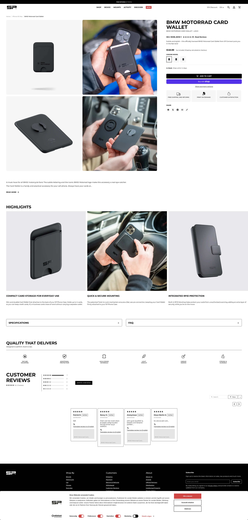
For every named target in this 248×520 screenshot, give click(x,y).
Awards (148, 480)
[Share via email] (182, 110)
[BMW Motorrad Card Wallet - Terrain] (176, 59)
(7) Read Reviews (199, 37)
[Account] (234, 7)
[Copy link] (187, 110)
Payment (109, 480)
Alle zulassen (187, 496)
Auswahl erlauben (187, 502)
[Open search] (228, 7)
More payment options (204, 86)
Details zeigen (147, 516)
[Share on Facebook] (168, 110)
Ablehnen (187, 509)
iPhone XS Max (17, 16)
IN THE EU (124, 2)
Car (67, 482)
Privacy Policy (213, 486)
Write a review (84, 383)
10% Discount (212, 7)
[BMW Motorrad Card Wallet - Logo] (169, 59)
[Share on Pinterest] (178, 110)
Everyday (69, 488)
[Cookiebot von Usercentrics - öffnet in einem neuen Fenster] (56, 516)
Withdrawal (110, 485)
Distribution (150, 485)
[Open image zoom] (43, 57)
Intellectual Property (153, 488)
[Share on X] (173, 110)
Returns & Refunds (112, 482)
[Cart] (239, 7)
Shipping (109, 477)
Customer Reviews (112, 488)
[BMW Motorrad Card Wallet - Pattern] (183, 59)
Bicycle (68, 477)
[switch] (100, 516)
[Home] (11, 7)
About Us (149, 477)
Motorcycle (70, 480)
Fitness (68, 485)
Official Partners (151, 482)
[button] (55, 375)
